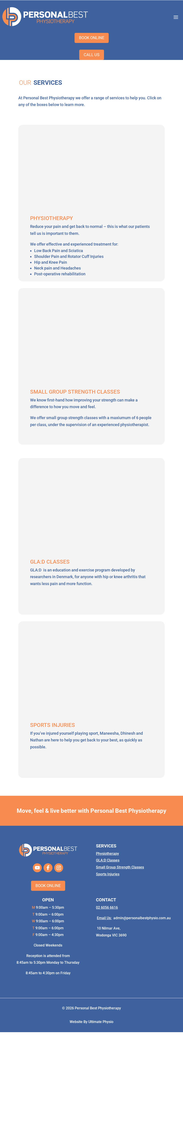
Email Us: (104, 918)
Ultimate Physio (100, 1022)
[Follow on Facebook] (48, 867)
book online (91, 37)
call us (92, 54)
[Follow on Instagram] (58, 867)
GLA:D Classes (107, 860)
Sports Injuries (107, 874)
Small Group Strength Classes (120, 867)
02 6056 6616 (107, 907)
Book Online (48, 885)
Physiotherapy (107, 853)
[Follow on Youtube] (37, 867)
